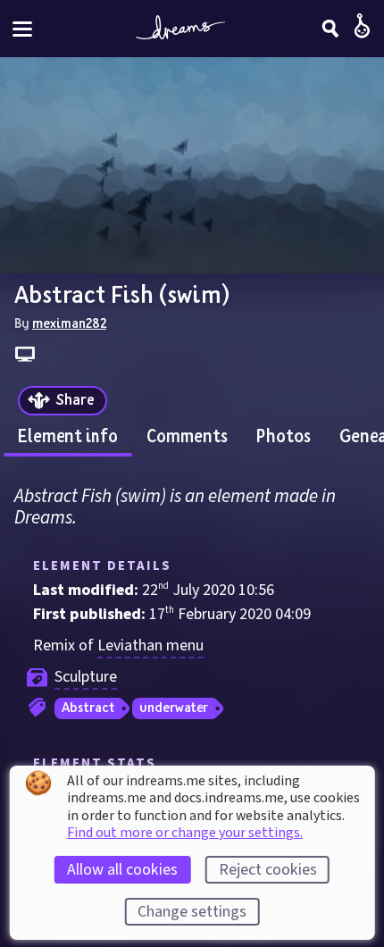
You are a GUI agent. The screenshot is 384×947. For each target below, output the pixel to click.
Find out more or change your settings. (185, 832)
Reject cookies (268, 870)
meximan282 (69, 322)
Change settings (192, 912)
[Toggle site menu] (22, 29)
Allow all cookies (122, 870)
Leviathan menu (150, 645)
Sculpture (85, 677)
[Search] (330, 28)
